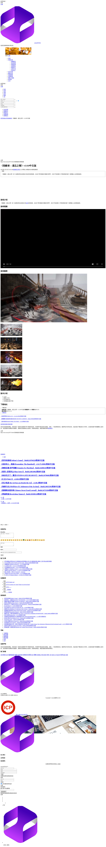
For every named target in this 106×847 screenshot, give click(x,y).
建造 (64, 654)
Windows (13, 70)
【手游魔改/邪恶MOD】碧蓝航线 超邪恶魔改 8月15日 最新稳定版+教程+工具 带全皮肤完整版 (28, 561)
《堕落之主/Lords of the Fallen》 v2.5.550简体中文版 (17, 573)
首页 (9, 58)
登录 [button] (2, 2)
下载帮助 (5, 633)
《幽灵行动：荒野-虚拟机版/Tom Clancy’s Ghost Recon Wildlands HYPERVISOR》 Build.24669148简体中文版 (30, 613)
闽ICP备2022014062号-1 (22, 714)
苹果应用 (13, 64)
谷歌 (4, 92)
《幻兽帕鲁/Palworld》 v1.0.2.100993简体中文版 (16, 567)
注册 (2, 4)
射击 (42, 655)
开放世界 (58, 654)
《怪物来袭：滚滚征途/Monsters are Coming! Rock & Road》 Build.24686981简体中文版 (25, 627)
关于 (9, 80)
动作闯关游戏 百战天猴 (6, 424)
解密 (45, 654)
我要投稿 (5, 636)
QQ (1, 552)
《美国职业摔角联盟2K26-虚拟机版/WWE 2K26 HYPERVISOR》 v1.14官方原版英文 (24, 616)
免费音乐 (5, 115)
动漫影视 (10, 76)
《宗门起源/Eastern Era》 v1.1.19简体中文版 (14, 615)
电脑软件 (13, 61)
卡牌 (50, 654)
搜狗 (4, 95)
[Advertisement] (53, 129)
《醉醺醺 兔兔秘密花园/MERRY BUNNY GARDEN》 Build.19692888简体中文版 (21, 418)
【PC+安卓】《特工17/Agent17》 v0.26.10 (14, 572)
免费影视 (5, 114)
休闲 (61, 655)
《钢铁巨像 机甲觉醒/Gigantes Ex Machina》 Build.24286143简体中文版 (28, 468)
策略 (35, 655)
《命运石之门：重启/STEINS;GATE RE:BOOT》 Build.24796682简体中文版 (30, 475)
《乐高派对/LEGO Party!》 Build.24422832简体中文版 (16, 622)
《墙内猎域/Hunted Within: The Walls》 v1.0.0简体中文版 (15, 421)
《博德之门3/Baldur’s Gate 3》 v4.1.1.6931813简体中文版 (18, 569)
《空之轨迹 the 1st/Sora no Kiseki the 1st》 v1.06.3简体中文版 (24, 483)
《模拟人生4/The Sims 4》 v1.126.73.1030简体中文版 (17, 570)
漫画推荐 (10, 74)
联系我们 (50, 428)
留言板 (10, 79)
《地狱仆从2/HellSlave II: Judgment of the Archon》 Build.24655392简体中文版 (31, 486)
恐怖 (48, 655)
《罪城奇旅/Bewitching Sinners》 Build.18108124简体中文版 (23, 494)
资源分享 (10, 59)
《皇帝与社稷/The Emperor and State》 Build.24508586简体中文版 (19, 625)
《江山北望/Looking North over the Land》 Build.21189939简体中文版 (21, 562)
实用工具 (13, 69)
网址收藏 (5, 634)
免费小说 (54, 654)
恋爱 (2, 654)
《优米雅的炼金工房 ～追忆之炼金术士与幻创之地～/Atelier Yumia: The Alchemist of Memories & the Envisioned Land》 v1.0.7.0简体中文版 (37, 624)
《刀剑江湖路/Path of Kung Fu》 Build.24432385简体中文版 (18, 621)
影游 (32, 654)
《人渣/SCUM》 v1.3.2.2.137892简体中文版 (15, 565)
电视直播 (20, 655)
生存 (7, 654)
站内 (4, 89)
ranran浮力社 (37, 42)
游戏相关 (13, 66)
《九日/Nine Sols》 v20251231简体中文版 (13, 619)
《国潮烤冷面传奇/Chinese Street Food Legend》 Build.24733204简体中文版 (29, 490)
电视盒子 (13, 67)
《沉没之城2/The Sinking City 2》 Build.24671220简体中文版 (18, 618)
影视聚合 (39, 654)
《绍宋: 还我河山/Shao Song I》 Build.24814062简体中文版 (23, 472)
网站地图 (5, 637)
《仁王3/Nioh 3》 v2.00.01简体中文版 (15, 479)
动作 (27, 203)
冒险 (29, 655)
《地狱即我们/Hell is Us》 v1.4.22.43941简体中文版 (13, 416)
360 (4, 96)
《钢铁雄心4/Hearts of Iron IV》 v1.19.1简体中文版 (16, 564)
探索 (67, 654)
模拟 (4, 655)
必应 (4, 93)
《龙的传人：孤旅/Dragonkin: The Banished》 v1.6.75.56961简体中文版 (28, 464)
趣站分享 (10, 73)
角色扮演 (11, 655)
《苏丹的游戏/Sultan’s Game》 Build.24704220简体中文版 (22, 460)
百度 (4, 90)
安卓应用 (13, 63)
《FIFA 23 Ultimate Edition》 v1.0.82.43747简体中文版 (18, 575)
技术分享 (10, 71)
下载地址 (4, 412)
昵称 (2, 549)
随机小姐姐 (11, 77)
